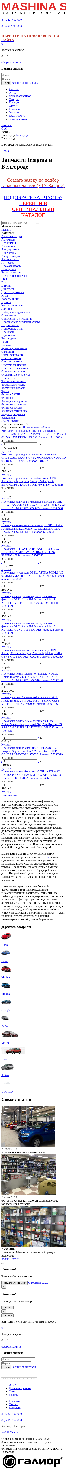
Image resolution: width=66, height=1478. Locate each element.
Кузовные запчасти (13, 305)
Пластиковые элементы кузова (20, 321)
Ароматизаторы (11, 265)
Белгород (22, 135)
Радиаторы (8, 335)
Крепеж (6, 302)
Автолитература (11, 236)
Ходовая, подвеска (13, 414)
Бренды (13, 1394)
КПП (4, 295)
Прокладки (8, 331)
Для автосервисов (20, 1388)
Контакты (15, 1407)
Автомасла (8, 239)
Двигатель (7, 289)
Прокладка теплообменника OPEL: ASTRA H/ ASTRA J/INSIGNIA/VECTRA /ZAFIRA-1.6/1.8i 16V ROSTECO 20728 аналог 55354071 (31, 775)
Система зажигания (13, 364)
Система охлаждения (14, 368)
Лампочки (7, 308)
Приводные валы (12, 328)
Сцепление (8, 378)
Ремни (5, 341)
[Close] (2, 1263)
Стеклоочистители (13, 371)
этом (46, 857)
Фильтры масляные (13, 404)
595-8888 (11, 25)
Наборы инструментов (15, 312)
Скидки (14, 1391)
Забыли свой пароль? (25, 82)
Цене (46, 427)
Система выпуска (12, 361)
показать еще (9, 795)
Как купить (16, 1401)
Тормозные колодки (13, 387)
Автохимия (8, 242)
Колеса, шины (10, 298)
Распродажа (8, 338)
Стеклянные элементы (15, 374)
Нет (3, 150)
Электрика (8, 417)
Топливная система (13, 381)
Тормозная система (13, 384)
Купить (6, 451)
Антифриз (7, 262)
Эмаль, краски (10, 420)
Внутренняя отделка (14, 275)
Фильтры (7, 397)
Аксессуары (8, 252)
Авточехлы (8, 246)
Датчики (6, 285)
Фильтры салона (11, 407)
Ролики (6, 345)
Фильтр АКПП (10, 394)
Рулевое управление (14, 348)
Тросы (5, 391)
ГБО (4, 279)
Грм (3, 282)
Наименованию (33, 427)
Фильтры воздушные (14, 401)
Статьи (13, 1404)
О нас (12, 1384)
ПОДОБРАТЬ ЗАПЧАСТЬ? (33, 206)
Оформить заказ (38, 1282)
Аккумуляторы (10, 249)
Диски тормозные (12, 292)
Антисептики (10, 259)
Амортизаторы (10, 256)
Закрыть (7, 1307)
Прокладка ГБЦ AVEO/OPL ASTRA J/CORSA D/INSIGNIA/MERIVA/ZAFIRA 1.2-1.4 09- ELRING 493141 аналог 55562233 (30, 552)
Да (8, 150)
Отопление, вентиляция (16, 318)
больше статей (10, 1258)
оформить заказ (11, 62)
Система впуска (11, 358)
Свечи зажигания (12, 354)
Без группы (8, 269)
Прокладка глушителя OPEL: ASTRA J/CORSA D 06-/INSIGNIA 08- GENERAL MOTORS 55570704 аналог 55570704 (32, 576)
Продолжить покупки (14, 1282)
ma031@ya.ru (9, 1432)
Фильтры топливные (14, 410)
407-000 (11, 19)
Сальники (7, 351)
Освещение (8, 315)
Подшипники (10, 325)
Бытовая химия (11, 272)
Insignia (6, 229)
